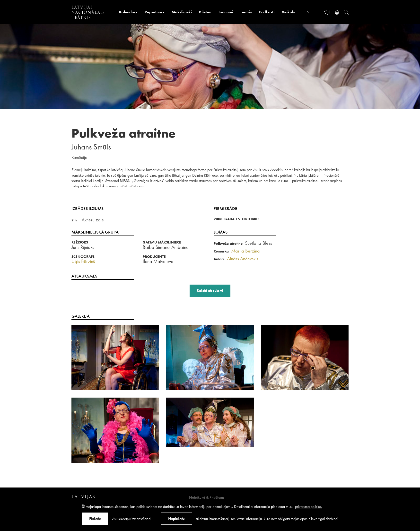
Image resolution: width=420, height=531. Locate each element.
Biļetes (205, 12)
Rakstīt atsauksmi (210, 290)
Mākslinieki (182, 12)
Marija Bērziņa (245, 251)
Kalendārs (128, 12)
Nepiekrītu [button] (176, 518)
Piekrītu (95, 518)
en (307, 12)
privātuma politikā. (308, 506)
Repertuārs (154, 12)
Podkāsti (266, 12)
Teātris (246, 12)
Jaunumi (225, 12)
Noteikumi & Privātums (206, 497)
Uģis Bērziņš (83, 261)
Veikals (288, 12)
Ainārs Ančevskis (242, 258)
